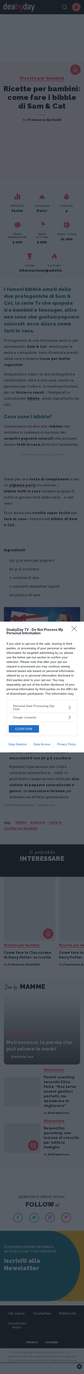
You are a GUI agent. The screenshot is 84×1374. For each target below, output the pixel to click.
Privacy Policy (66, 744)
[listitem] (42, 707)
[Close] (76, 630)
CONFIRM (24, 729)
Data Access (42, 744)
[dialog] (42, 687)
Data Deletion (17, 744)
